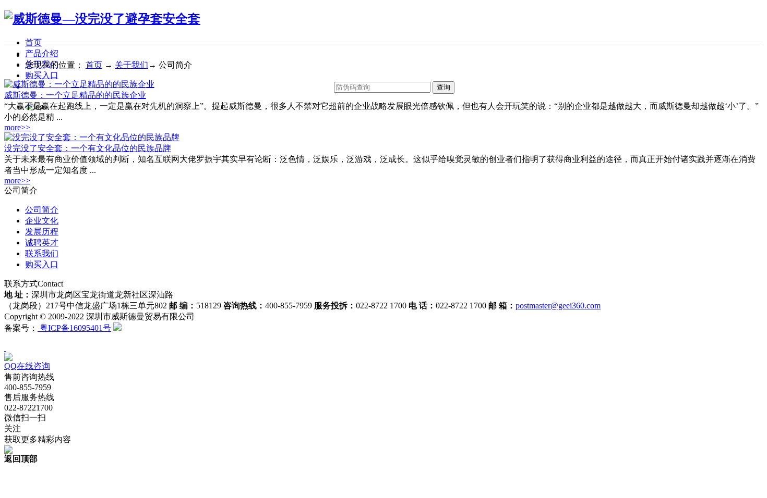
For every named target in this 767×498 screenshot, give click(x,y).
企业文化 (41, 220)
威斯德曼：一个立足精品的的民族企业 (75, 95)
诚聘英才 (41, 242)
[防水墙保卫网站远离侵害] (117, 327)
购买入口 (41, 75)
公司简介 (41, 209)
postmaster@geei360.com (558, 305)
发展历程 (41, 231)
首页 (33, 42)
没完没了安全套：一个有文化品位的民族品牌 (87, 148)
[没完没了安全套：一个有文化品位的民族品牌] (91, 137)
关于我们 (131, 64)
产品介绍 (41, 53)
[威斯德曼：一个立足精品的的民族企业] (79, 84)
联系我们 (41, 253)
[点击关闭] (5, 347)
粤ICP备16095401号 (74, 327)
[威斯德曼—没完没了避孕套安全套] (102, 19)
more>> (17, 127)
